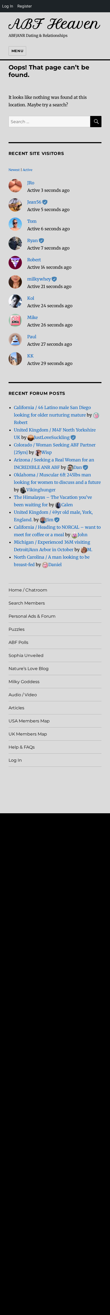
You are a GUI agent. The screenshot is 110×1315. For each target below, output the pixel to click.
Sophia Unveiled (26, 655)
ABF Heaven (54, 24)
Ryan (35, 240)
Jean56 (37, 202)
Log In (15, 760)
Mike (32, 317)
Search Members (27, 603)
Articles (16, 707)
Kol (30, 298)
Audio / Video (23, 694)
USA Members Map (29, 720)
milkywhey (42, 279)
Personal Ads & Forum (32, 616)
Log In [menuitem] (7, 6)
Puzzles (17, 629)
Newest (14, 170)
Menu (17, 51)
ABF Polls (18, 642)
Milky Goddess (24, 681)
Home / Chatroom (28, 590)
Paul (31, 336)
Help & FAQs (22, 747)
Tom (32, 221)
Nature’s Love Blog (29, 668)
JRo (30, 182)
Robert (34, 259)
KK (30, 356)
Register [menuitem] (24, 6)
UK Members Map (28, 734)
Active (27, 170)
